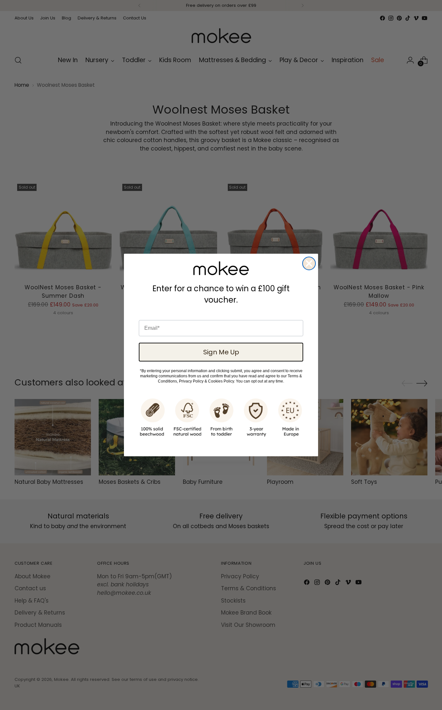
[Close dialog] (309, 263)
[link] (221, 268)
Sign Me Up (221, 352)
